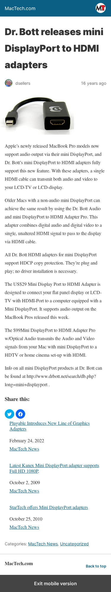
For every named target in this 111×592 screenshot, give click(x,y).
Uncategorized (74, 543)
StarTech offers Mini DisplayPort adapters (48, 507)
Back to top (96, 566)
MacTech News (24, 449)
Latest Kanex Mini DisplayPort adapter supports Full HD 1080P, (54, 468)
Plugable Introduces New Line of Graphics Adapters (49, 425)
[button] (9, 414)
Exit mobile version (55, 583)
